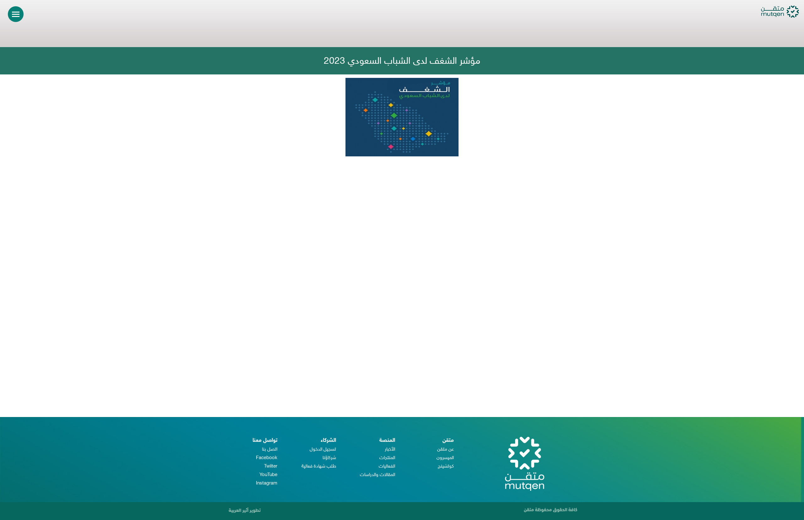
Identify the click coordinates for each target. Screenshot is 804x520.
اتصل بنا (269, 449)
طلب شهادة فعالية (319, 466)
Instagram (266, 483)
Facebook (266, 458)
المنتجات (387, 458)
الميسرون (445, 458)
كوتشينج (446, 466)
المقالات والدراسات (377, 475)
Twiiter (270, 466)
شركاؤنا (329, 458)
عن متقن (445, 449)
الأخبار (390, 449)
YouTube (268, 475)
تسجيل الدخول (323, 449)
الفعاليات (387, 466)
